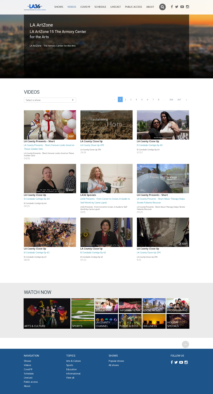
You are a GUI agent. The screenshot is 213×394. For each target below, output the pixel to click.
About (150, 6)
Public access (133, 6)
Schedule (100, 6)
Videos (72, 6)
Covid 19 (85, 6)
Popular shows (116, 360)
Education (71, 369)
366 (171, 99)
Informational (73, 373)
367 (179, 99)
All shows (114, 365)
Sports (69, 365)
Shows (58, 6)
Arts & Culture (73, 360)
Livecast (115, 6)
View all (70, 377)
